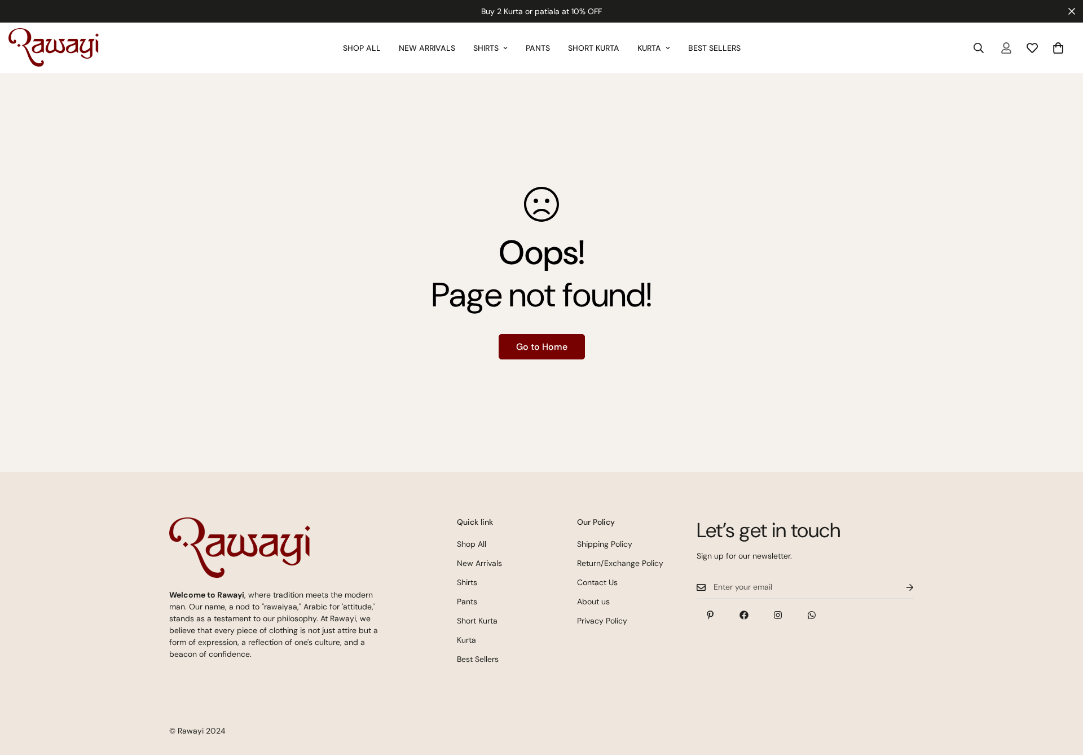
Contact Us (597, 582)
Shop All (362, 48)
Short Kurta (593, 48)
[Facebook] (744, 615)
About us (593, 601)
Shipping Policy (604, 544)
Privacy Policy (602, 621)
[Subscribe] (901, 587)
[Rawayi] (53, 48)
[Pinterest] (710, 615)
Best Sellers (714, 48)
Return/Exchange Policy (620, 563)
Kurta (649, 48)
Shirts (486, 48)
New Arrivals (427, 48)
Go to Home (541, 347)
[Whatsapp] (811, 615)
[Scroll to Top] (1061, 693)
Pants (538, 48)
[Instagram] (777, 615)
